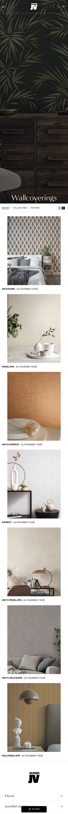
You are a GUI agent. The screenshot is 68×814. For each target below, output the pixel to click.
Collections (20, 208)
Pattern (35, 208)
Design (5, 208)
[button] (58, 6)
